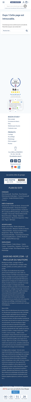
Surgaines (5, 198)
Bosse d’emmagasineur (18, 218)
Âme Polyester (23, 194)
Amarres (4, 200)
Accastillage (11, 136)
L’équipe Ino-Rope (7, 386)
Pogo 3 (7, 220)
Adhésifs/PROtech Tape (12, 238)
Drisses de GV (6, 205)
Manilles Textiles (18, 232)
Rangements (5, 232)
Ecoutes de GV (6, 209)
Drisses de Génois (15, 205)
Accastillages (7, 224)
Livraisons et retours (13, 121)
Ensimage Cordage (7, 248)
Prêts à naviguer (7, 203)
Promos (10, 143)
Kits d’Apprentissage (19, 248)
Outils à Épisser (16, 244)
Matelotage (11, 139)
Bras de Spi (12, 213)
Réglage (15, 216)
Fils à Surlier (25, 246)
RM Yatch (12, 220)
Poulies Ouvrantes (7, 228)
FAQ (9, 123)
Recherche (25, 6)
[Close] (1, 384)
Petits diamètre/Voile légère (9, 196)
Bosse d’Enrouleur (7, 216)
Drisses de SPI (25, 205)
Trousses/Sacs (11, 246)
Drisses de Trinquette (21, 207)
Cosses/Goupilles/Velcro (9, 236)
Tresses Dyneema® (23, 196)
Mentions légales (18, 386)
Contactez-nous (12, 128)
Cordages (5, 192)
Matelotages (6, 242)
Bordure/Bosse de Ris (21, 213)
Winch (11, 232)
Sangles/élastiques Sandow (16, 198)
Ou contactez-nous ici (15, 156)
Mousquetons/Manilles (8, 234)
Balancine (21, 216)
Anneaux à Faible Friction (20, 230)
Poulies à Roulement (19, 226)
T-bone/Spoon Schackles (22, 234)
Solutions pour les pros (14, 126)
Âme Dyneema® (6, 194)
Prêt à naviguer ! (12, 141)
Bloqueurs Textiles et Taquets (21, 228)
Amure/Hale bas (6, 218)
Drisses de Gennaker (8, 207)
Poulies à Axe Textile (7, 226)
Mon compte (11, 119)
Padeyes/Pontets (7, 230)
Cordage (10, 134)
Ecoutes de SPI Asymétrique (12, 211)
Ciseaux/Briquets (6, 244)
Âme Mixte (15, 194)
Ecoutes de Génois (16, 209)
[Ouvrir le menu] (3, 2)
